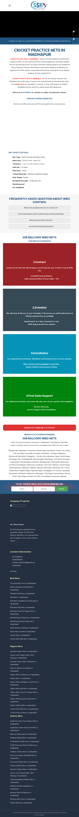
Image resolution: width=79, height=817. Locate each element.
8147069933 (36, 41)
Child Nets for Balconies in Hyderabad (24, 741)
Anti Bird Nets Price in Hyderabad (23, 583)
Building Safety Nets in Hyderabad (23, 738)
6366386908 (17, 560)
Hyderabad (16, 565)
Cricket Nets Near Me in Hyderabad (23, 639)
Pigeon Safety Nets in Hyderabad (23, 705)
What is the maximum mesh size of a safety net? (41, 208)
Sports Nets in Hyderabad (20, 635)
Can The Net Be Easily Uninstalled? (41, 226)
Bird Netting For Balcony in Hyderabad (24, 618)
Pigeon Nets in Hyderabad (20, 678)
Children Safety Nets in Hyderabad (23, 752)
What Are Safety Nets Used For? (41, 220)
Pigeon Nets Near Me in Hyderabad (23, 688)
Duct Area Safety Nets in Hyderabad (24, 762)
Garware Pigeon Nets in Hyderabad (23, 651)
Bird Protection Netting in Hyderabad (24, 628)
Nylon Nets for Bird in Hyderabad (22, 631)
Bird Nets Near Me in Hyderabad (22, 607)
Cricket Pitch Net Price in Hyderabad (24, 709)
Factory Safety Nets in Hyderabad (23, 765)
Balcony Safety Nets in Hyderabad (23, 734)
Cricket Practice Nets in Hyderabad (23, 713)
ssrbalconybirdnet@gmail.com (23, 562)
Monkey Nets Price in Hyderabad (22, 799)
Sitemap (13, 571)
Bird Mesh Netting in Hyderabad (22, 593)
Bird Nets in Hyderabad (19, 597)
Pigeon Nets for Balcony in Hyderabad (24, 675)
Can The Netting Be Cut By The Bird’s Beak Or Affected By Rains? (41, 214)
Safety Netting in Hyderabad (21, 803)
